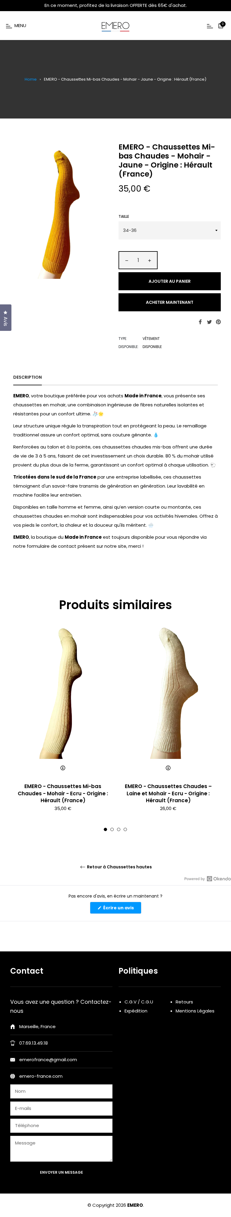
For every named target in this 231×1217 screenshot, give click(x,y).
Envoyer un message (61, 1172)
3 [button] (118, 829)
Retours (184, 1002)
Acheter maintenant (169, 302)
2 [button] (112, 829)
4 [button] (125, 829)
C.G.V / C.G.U (139, 1002)
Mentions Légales (195, 1011)
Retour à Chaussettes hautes (119, 867)
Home (31, 79)
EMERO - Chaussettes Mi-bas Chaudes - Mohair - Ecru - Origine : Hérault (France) (63, 793)
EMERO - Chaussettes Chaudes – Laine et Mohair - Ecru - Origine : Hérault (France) (168, 793)
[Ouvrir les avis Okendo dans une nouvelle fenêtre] (207, 879)
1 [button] (105, 829)
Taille (124, 216)
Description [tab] (27, 377)
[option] (63, 729)
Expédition (136, 1011)
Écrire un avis (121, 909)
